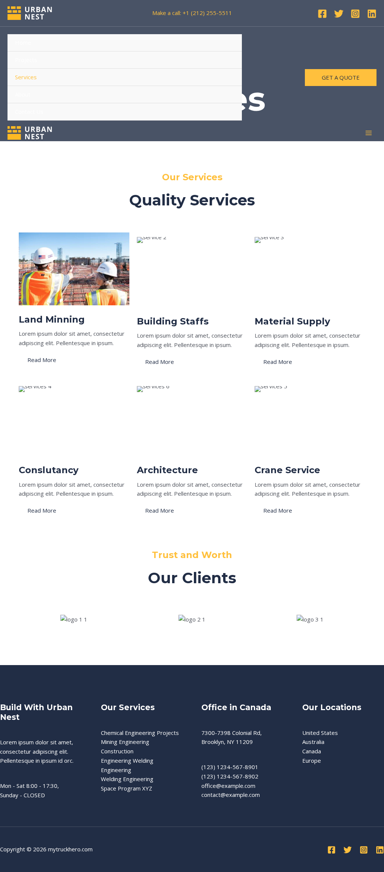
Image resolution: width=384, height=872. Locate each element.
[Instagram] (355, 13)
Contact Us (29, 111)
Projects (26, 59)
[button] (340, 77)
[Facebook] (322, 13)
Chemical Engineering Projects (140, 732)
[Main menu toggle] (369, 133)
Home (23, 42)
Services (26, 77)
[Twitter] (339, 13)
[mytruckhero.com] (30, 13)
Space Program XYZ (126, 788)
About (22, 94)
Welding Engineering (127, 779)
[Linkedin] (371, 13)
